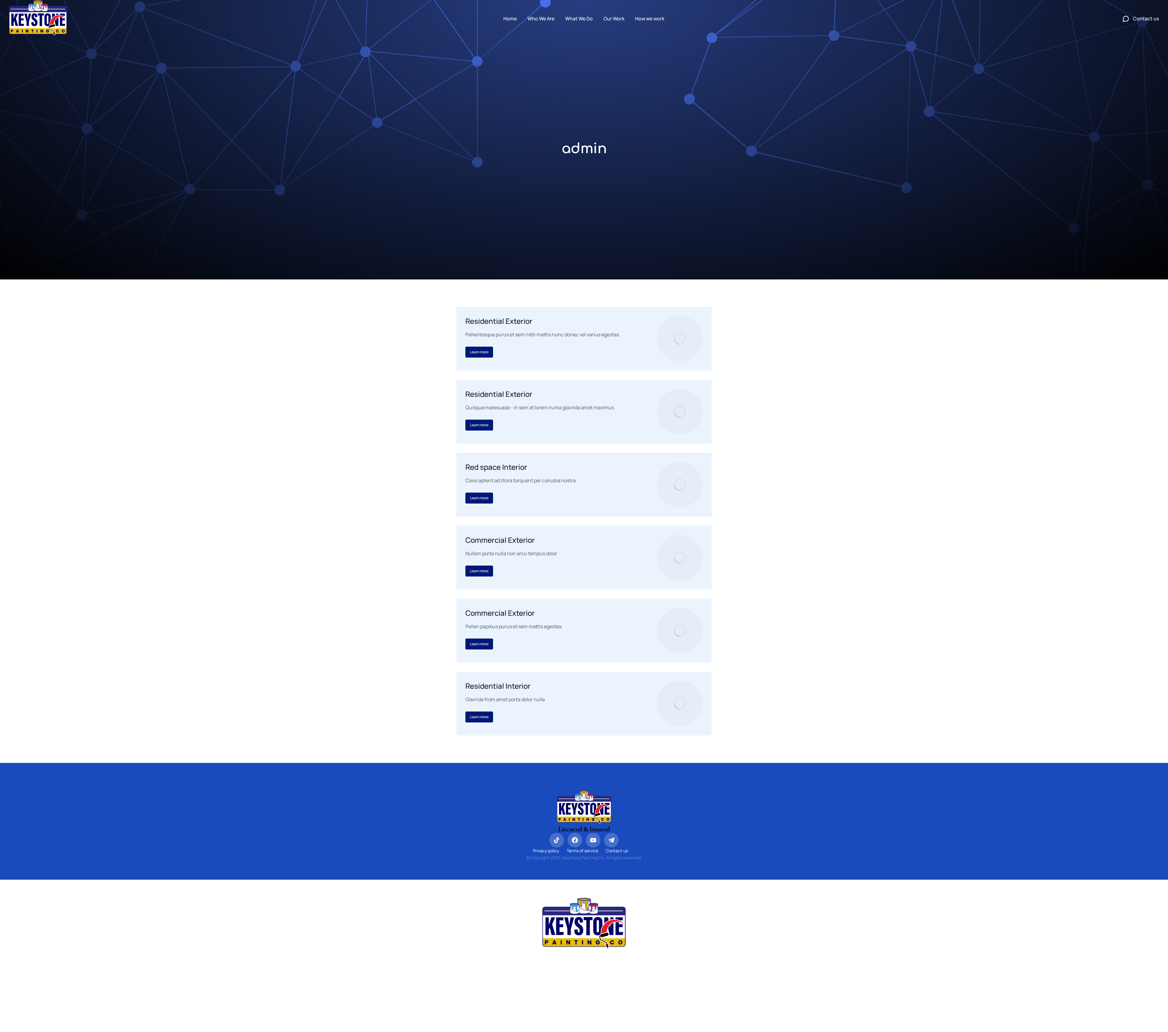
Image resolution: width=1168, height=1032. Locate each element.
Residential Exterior (498, 321)
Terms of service (582, 851)
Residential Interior (497, 686)
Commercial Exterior (500, 540)
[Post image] (680, 339)
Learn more (479, 352)
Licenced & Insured (584, 829)
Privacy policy (546, 851)
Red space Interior (496, 467)
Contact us (617, 851)
